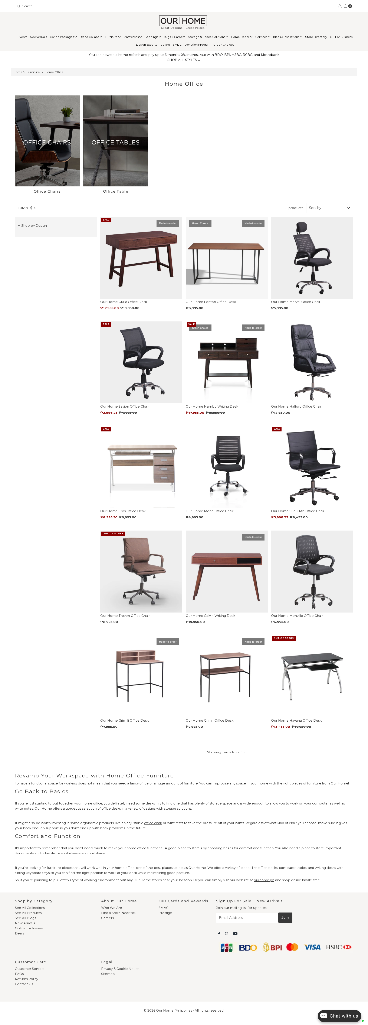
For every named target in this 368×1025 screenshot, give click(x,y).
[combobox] (98, 6)
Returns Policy (26, 979)
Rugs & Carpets (174, 37)
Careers (107, 918)
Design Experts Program (153, 44)
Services (261, 37)
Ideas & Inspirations (286, 37)
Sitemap (108, 974)
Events (22, 37)
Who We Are (111, 908)
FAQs (19, 974)
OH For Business (341, 37)
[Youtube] (235, 933)
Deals (19, 933)
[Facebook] (219, 933)
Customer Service (29, 969)
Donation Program (197, 44)
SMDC (177, 44)
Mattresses (131, 37)
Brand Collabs (90, 37)
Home (17, 72)
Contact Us (24, 984)
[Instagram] (226, 933)
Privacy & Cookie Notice (120, 969)
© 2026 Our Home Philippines (168, 1010)
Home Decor (240, 37)
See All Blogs (25, 918)
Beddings (152, 37)
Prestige (165, 913)
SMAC (163, 908)
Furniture (111, 37)
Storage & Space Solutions (207, 37)
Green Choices (223, 44)
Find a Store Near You (118, 913)
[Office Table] (115, 140)
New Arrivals (38, 37)
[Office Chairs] (47, 140)
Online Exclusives (29, 928)
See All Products (28, 913)
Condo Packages (62, 37)
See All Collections (30, 908)
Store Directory (316, 37)
